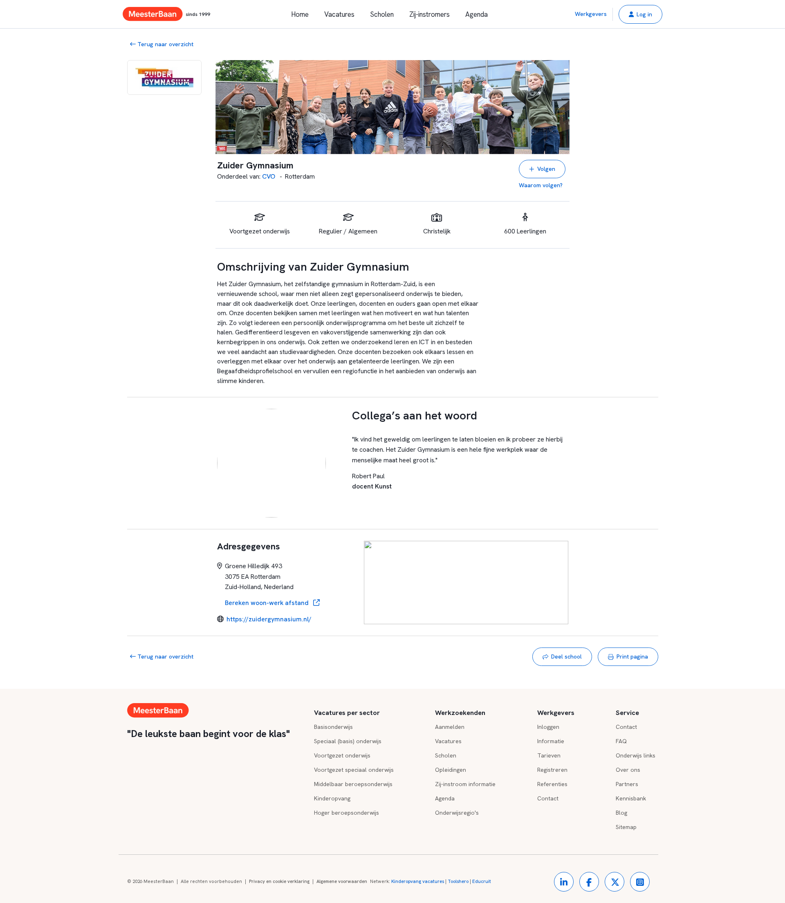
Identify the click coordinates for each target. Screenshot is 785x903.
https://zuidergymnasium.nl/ (269, 619)
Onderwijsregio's (457, 812)
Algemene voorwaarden (341, 881)
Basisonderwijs (333, 726)
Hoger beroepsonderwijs (346, 812)
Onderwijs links (635, 755)
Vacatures (339, 14)
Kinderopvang (332, 798)
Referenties (552, 784)
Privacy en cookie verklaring (279, 881)
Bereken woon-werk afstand (267, 602)
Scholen (382, 14)
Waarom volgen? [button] (541, 185)
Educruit (481, 881)
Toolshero (458, 881)
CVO (269, 176)
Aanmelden (449, 726)
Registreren (552, 769)
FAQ (621, 741)
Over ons (628, 769)
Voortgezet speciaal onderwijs (354, 769)
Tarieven (549, 755)
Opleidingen (450, 769)
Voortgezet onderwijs (342, 755)
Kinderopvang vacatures (417, 881)
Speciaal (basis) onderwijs (347, 741)
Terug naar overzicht (164, 44)
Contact (547, 798)
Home (300, 14)
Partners (627, 784)
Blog (621, 812)
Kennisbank (631, 798)
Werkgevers (591, 14)
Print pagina (632, 656)
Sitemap (626, 827)
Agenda (476, 14)
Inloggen (548, 726)
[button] (640, 14)
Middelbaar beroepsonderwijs (353, 784)
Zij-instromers (429, 14)
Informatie (550, 741)
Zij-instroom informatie (465, 784)
